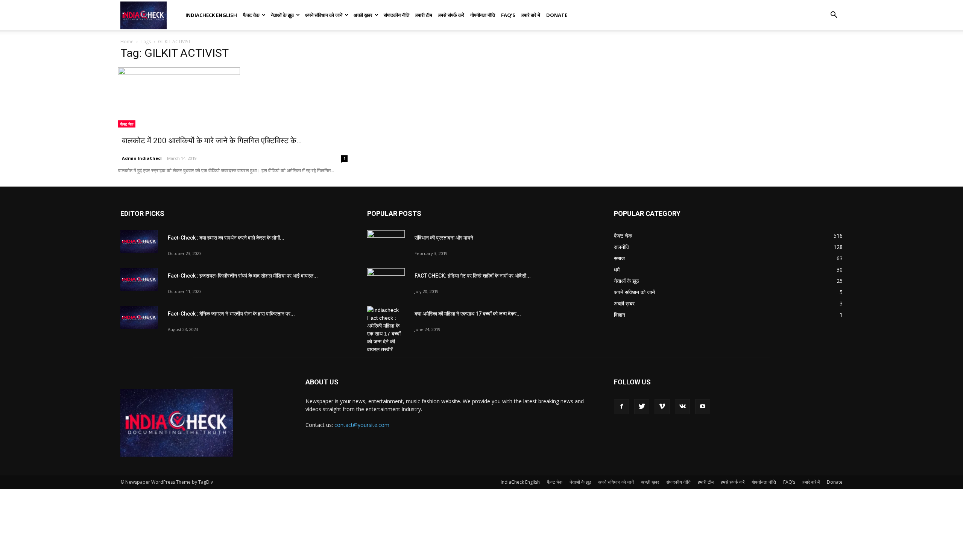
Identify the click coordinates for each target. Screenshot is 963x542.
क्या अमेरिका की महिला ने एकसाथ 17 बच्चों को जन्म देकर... (468, 314)
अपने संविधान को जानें (323, 15)
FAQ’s (508, 15)
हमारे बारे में (530, 15)
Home (127, 41)
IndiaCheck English (211, 15)
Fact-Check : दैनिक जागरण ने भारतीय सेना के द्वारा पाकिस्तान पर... (231, 314)
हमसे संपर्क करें (451, 15)
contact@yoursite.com (361, 424)
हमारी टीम (423, 15)
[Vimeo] (662, 406)
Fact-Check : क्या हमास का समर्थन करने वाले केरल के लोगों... (226, 238)
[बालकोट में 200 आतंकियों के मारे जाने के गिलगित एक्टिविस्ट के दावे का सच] (234, 97)
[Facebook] (621, 406)
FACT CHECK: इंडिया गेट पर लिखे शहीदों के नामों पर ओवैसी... (473, 276)
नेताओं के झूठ (282, 15)
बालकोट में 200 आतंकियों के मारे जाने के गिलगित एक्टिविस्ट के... (212, 140)
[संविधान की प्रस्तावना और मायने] (386, 243)
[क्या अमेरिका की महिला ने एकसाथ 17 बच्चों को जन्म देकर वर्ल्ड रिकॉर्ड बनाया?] (386, 330)
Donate (556, 15)
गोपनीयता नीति (482, 15)
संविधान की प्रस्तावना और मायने (444, 238)
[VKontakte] (682, 406)
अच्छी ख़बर (363, 15)
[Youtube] (702, 406)
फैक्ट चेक (251, 15)
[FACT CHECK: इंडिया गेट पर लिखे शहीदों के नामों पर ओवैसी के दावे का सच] (386, 281)
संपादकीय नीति (396, 15)
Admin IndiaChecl (142, 158)
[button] (834, 15)
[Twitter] (641, 406)
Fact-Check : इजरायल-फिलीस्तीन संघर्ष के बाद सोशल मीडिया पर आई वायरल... (243, 276)
